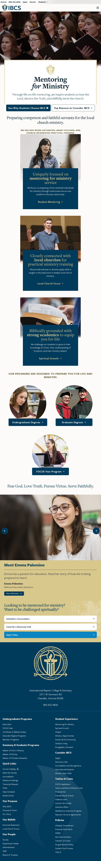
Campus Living (61, 743)
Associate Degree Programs (14, 735)
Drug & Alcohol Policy (64, 844)
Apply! (57, 758)
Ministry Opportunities (64, 735)
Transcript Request (10, 784)
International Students (64, 769)
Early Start (7, 724)
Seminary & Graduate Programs (21, 745)
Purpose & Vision (10, 810)
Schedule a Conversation (18, 618)
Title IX (58, 852)
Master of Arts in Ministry (13, 750)
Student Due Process (64, 848)
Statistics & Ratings (10, 780)
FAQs (5, 788)
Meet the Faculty (10, 772)
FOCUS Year (8, 728)
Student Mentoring (49, 202)
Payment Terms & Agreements (68, 814)
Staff (5, 851)
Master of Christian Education (15, 758)
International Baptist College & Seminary (50, 694)
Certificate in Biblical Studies (14, 732)
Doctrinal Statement (11, 825)
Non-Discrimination (63, 837)
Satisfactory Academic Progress (68, 810)
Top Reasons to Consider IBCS (71, 108)
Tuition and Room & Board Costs (69, 788)
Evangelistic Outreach (64, 747)
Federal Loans (61, 799)
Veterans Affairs (62, 807)
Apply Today (12, 634)
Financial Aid (60, 791)
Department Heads (10, 843)
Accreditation (8, 776)
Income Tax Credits (63, 803)
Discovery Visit (61, 761)
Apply (25, 2)
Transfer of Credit (62, 840)
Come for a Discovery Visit (18, 626)
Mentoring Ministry (64, 724)
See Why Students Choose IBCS (26, 108)
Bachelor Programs (11, 739)
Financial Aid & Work (63, 829)
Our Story (7, 814)
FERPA (58, 833)
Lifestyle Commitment (64, 825)
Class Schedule (9, 791)
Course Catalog (9, 769)
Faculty (6, 839)
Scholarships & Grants (64, 795)
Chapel (58, 732)
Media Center (8, 795)
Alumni (4, 2)
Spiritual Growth (49, 358)
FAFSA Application (62, 784)
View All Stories (12, 593)
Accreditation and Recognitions (68, 765)
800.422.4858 (15, 2)
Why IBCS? (7, 806)
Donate (33, 2)
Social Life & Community (65, 739)
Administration (9, 847)
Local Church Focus (48, 283)
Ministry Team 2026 (63, 773)
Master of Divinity (10, 754)
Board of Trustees (10, 855)
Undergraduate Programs (17, 719)
